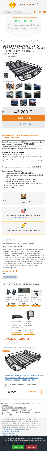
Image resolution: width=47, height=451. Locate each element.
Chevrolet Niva (29, 347)
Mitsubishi (34, 41)
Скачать (22, 146)
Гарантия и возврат (8, 433)
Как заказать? (26, 410)
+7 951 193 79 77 (25, 21)
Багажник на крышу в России (19, 41)
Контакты (36, 412)
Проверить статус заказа (10, 431)
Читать (39, 149)
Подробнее (32, 447)
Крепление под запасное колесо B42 (36, 299)
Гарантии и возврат (10, 410)
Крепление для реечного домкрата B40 (11, 299)
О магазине (25, 412)
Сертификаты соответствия (14, 408)
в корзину (24, 117)
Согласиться (18, 447)
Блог (4, 414)
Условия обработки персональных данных (16, 429)
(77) (10, 239)
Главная (3, 41)
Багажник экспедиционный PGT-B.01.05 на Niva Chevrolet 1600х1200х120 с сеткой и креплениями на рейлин (24, 377)
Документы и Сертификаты (11, 435)
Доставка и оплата (10, 412)
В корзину (11, 306)
